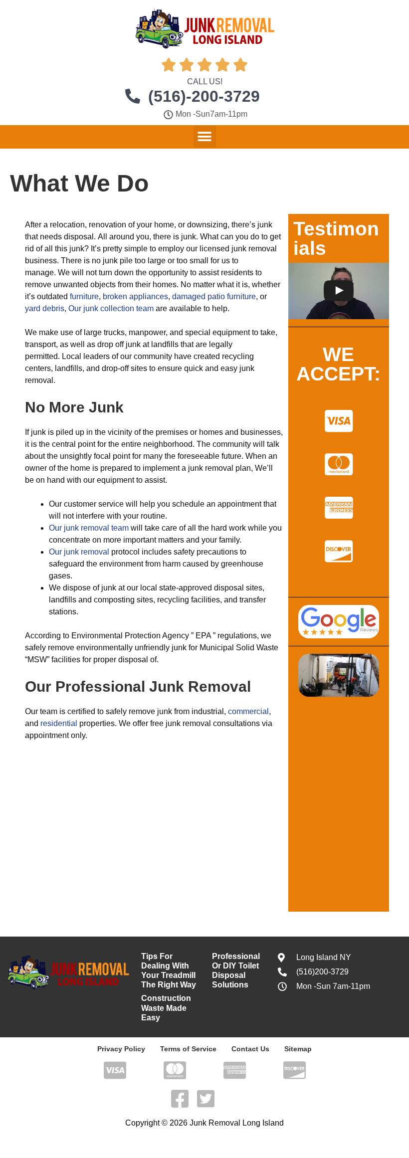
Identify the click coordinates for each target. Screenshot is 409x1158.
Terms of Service (188, 1049)
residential (58, 723)
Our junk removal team (89, 528)
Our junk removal (79, 552)
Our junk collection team (111, 308)
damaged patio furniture (214, 296)
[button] (205, 136)
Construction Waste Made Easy (166, 1007)
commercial (248, 711)
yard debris (44, 308)
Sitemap (298, 1049)
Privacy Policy (121, 1049)
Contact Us (250, 1049)
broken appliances (135, 296)
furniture (84, 296)
